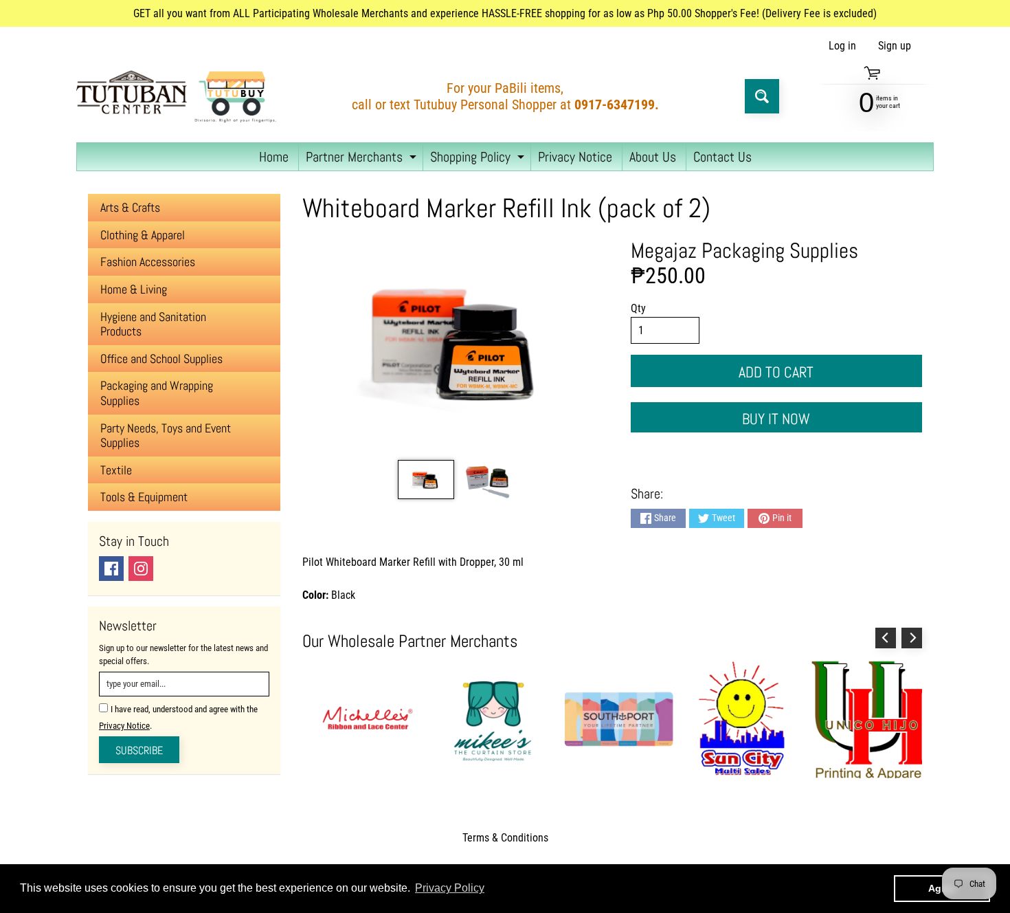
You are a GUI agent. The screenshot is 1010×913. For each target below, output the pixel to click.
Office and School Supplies (161, 358)
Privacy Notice (575, 157)
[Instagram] (140, 568)
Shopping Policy (479, 159)
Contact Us (722, 157)
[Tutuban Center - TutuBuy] (179, 96)
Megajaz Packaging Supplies (744, 250)
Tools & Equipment (144, 497)
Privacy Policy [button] (449, 888)
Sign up (894, 46)
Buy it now (776, 418)
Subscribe (139, 750)
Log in (842, 46)
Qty (638, 308)
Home (274, 157)
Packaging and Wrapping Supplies (156, 392)
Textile (116, 470)
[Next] (911, 638)
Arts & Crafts (130, 207)
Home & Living (133, 289)
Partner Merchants (363, 159)
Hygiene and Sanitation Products (153, 324)
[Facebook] (111, 568)
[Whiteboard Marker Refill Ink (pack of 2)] (425, 479)
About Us (652, 157)
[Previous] (885, 638)
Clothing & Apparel (142, 235)
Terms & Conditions (505, 837)
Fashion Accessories (147, 262)
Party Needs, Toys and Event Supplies (165, 435)
